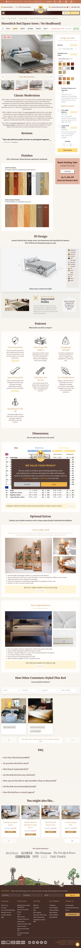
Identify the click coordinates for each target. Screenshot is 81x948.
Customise (27, 484)
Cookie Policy (43, 478)
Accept (54, 484)
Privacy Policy (27, 478)
